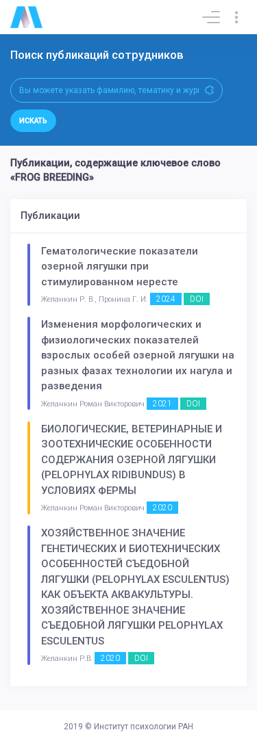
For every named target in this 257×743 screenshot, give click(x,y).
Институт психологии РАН (143, 726)
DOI (197, 299)
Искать (33, 121)
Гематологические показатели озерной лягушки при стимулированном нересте (119, 266)
